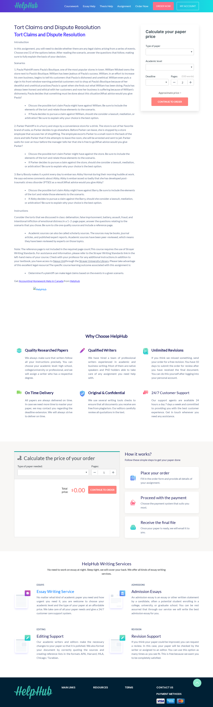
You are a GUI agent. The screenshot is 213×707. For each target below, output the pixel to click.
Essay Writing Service (55, 591)
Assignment (124, 6)
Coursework (71, 6)
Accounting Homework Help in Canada (41, 281)
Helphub (75, 281)
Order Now (141, 6)
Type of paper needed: (30, 466)
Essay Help (89, 6)
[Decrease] (174, 82)
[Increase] (190, 82)
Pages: (95, 466)
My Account (188, 6)
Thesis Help (106, 6)
